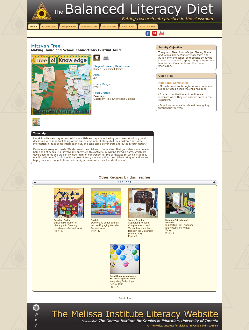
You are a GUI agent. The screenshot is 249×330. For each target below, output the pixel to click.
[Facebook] (148, 33)
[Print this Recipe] (106, 58)
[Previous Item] (35, 182)
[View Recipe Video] (96, 60)
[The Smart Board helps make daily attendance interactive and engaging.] (124, 273)
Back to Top (124, 298)
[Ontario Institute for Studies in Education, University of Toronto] (142, 321)
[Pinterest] (155, 33)
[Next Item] (214, 182)
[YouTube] (161, 33)
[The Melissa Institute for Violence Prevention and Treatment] (135, 314)
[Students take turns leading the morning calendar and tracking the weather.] (180, 217)
